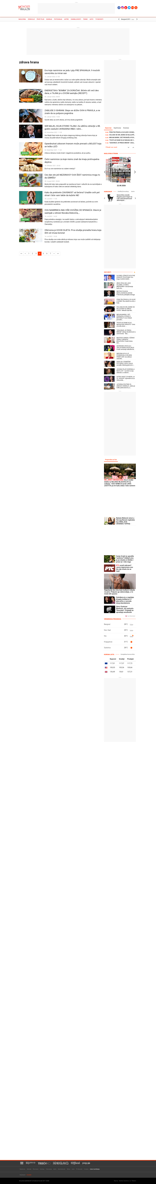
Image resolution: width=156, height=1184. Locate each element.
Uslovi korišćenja (95, 1169)
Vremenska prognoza (112, 619)
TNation (133, 1181)
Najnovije (108, 128)
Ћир (132, 7)
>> (58, 254)
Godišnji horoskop (123, 191)
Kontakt (29, 1175)
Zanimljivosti (76, 19)
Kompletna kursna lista (128, 654)
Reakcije (126, 128)
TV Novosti (99, 19)
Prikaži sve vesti (111, 147)
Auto (91, 19)
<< (21, 254)
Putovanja (58, 19)
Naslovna (22, 19)
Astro (66, 19)
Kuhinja (49, 19)
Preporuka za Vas (111, 459)
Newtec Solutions (124, 1181)
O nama (86, 1169)
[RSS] (134, 272)
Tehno (85, 19)
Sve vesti (107, 272)
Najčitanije (117, 128)
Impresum (22, 1175)
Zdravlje (31, 19)
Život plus (40, 19)
